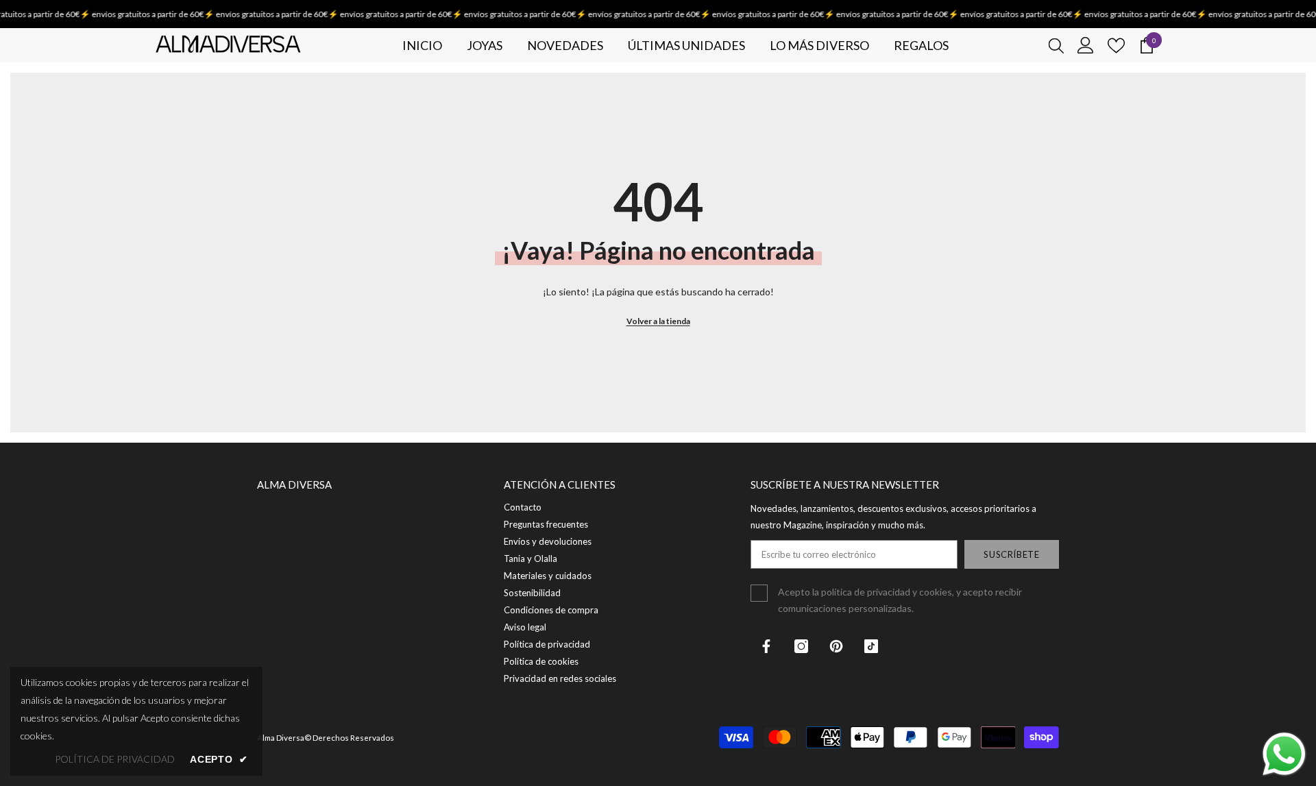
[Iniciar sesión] (1085, 45)
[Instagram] (801, 646)
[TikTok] (871, 646)
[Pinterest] (836, 646)
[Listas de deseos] (1116, 45)
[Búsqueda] (1056, 45)
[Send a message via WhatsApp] (1284, 754)
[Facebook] (766, 646)
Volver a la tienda (658, 321)
